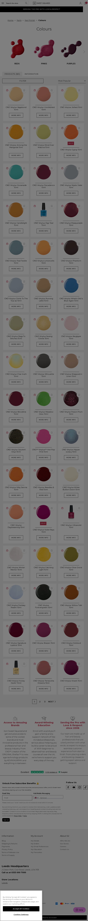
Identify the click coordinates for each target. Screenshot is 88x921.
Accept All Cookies (21, 909)
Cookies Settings (21, 914)
